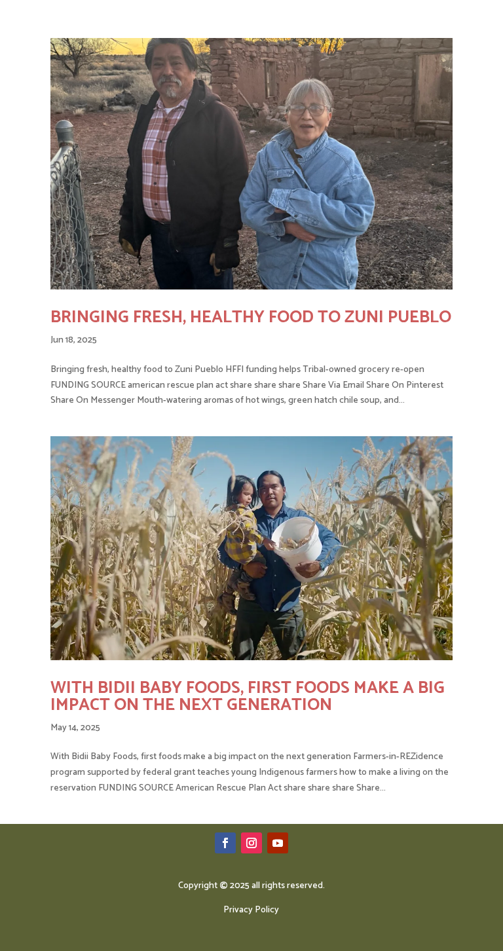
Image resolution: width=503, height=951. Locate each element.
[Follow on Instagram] (251, 842)
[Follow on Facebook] (225, 842)
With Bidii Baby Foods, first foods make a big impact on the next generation (247, 696)
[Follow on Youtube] (277, 842)
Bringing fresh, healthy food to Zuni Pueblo (250, 317)
